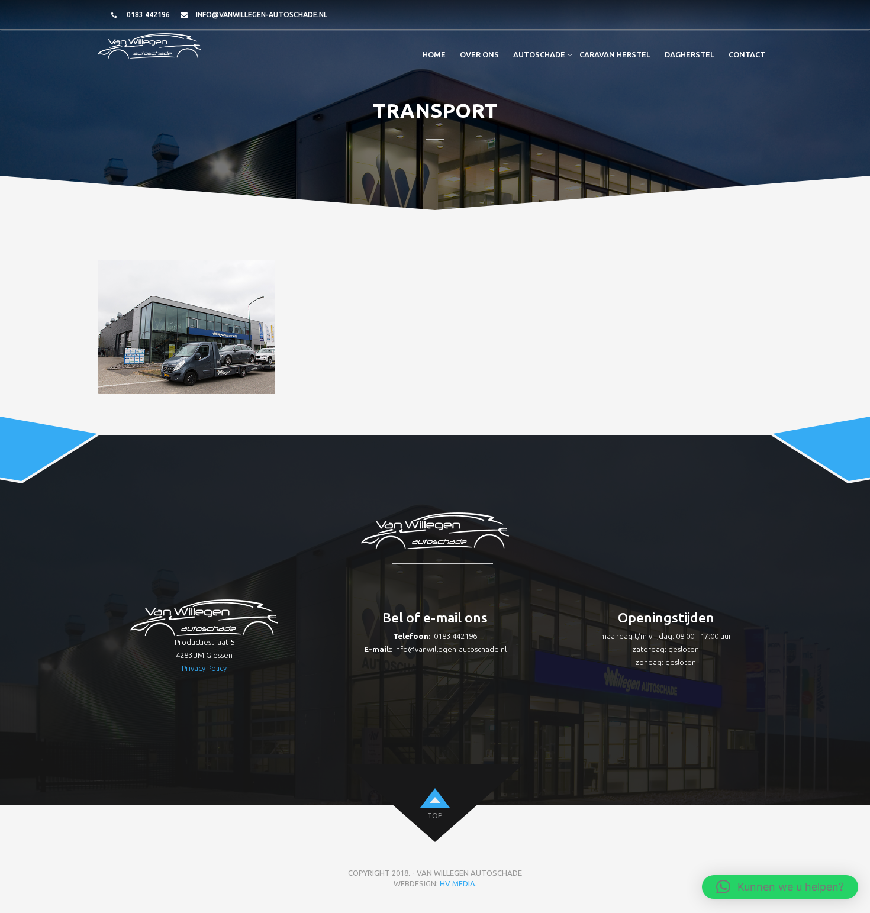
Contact (747, 54)
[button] (780, 887)
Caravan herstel (614, 54)
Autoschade (539, 54)
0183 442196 (148, 14)
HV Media (457, 883)
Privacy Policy (204, 668)
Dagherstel (689, 54)
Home (434, 54)
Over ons (479, 54)
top (434, 816)
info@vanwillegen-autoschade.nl (261, 14)
